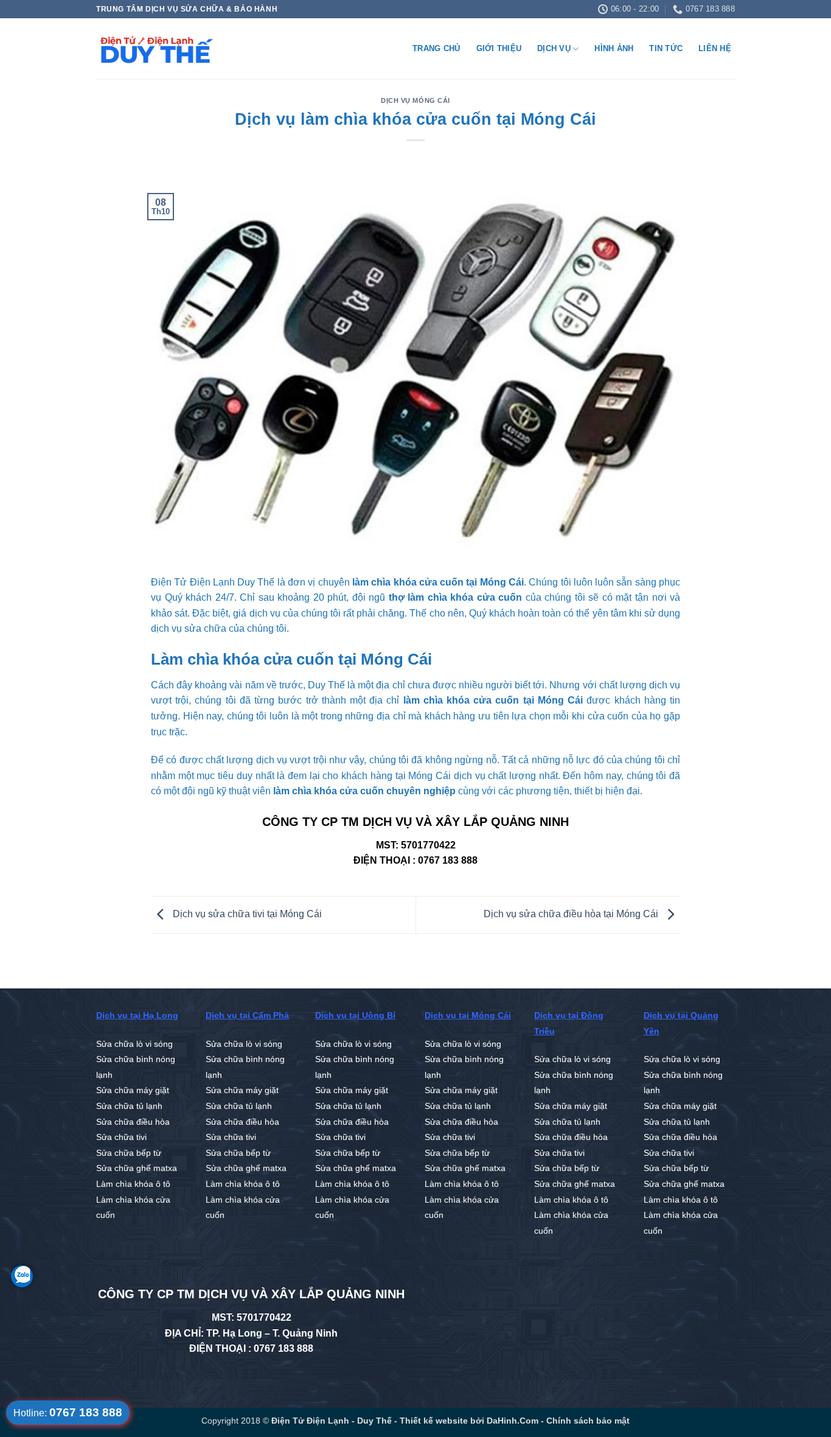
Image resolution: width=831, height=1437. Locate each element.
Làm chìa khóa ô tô (133, 1184)
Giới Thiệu (499, 48)
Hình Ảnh (613, 48)
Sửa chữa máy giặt (132, 1090)
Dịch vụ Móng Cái (415, 100)
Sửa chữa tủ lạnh (129, 1106)
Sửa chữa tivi (121, 1137)
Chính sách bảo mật (588, 1420)
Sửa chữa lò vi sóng (134, 1044)
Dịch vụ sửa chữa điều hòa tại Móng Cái (572, 914)
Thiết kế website (432, 1420)
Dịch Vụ (554, 48)
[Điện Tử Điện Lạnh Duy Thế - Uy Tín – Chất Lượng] (157, 49)
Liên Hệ (714, 48)
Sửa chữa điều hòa (133, 1122)
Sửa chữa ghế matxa (136, 1168)
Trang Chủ (436, 48)
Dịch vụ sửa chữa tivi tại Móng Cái (246, 914)
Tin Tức (666, 48)
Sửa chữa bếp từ (128, 1153)
